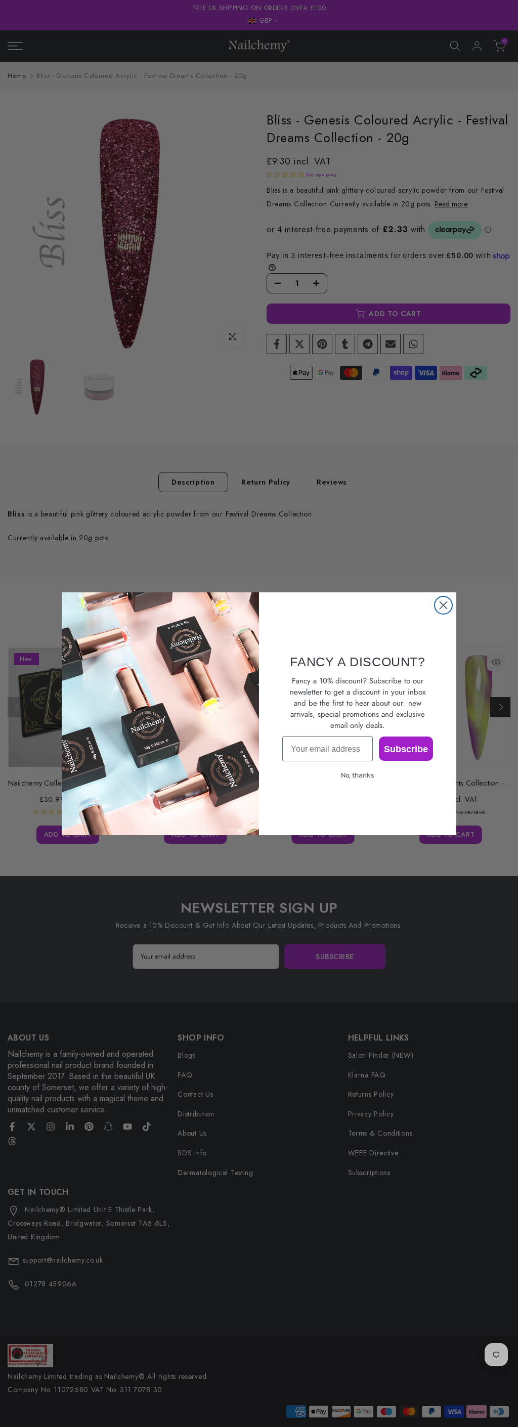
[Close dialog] (443, 605)
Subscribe (406, 748)
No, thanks (357, 775)
